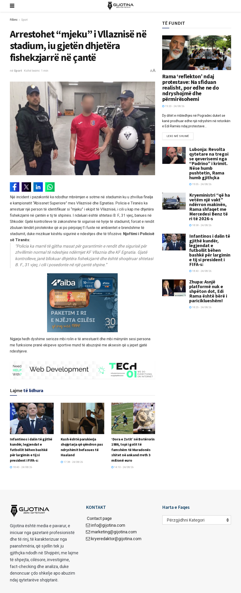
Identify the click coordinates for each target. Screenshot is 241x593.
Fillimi (13, 19)
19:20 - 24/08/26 (174, 106)
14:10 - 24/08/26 (123, 467)
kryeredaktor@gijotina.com (116, 538)
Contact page (99, 518)
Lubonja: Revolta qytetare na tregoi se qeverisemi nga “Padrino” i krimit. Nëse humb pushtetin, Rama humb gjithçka (209, 163)
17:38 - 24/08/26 (73, 462)
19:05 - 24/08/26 (201, 184)
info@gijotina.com (108, 525)
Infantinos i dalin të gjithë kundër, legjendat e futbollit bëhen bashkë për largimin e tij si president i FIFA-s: (31, 450)
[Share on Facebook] (14, 187)
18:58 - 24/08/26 (201, 225)
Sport (24, 19)
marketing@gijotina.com (114, 531)
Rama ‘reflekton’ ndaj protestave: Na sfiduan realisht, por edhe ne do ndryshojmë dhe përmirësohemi (190, 88)
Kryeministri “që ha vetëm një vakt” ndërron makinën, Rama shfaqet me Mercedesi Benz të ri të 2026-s (209, 206)
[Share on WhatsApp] (50, 187)
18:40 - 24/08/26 (22, 467)
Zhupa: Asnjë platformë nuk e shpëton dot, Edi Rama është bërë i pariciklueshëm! (208, 291)
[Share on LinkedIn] (38, 187)
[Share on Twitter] (26, 187)
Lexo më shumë (178, 136)
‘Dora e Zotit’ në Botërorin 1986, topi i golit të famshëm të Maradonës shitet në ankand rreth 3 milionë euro (132, 450)
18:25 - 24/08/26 (201, 307)
